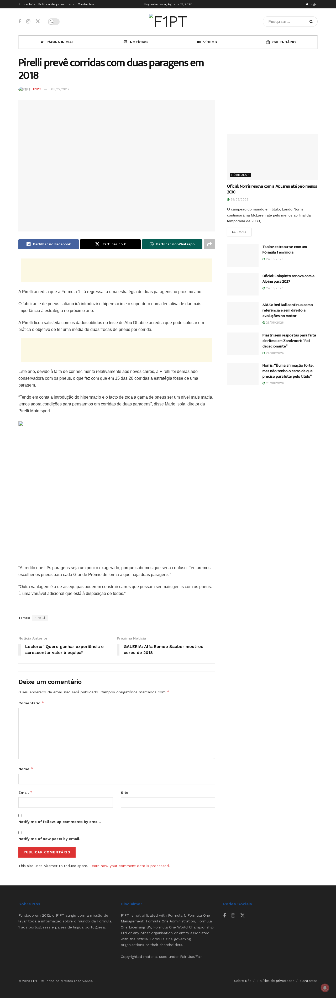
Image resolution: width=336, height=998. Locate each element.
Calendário (284, 42)
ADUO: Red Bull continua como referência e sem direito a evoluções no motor (287, 310)
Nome (25, 768)
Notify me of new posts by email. (49, 839)
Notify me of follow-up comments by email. (59, 822)
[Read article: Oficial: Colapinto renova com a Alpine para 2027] (243, 284)
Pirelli (39, 618)
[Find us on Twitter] (37, 21)
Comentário (31, 702)
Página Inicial (60, 42)
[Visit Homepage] (168, 21)
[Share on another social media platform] (209, 244)
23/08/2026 (274, 383)
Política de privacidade (56, 4)
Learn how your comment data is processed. (130, 866)
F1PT (37, 89)
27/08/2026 (274, 259)
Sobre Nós (26, 4)
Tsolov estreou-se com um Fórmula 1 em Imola (284, 250)
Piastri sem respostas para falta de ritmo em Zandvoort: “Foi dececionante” (289, 341)
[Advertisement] (116, 270)
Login (313, 4)
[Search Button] (312, 21)
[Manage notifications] (325, 988)
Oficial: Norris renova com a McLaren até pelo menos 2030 (272, 189)
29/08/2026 (238, 199)
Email (25, 792)
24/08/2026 (274, 353)
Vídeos (210, 42)
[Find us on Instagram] (28, 22)
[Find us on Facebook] (19, 22)
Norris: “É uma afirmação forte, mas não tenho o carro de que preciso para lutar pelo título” (287, 371)
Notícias (139, 42)
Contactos (86, 4)
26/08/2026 (274, 322)
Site (124, 792)
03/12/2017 (60, 89)
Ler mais (241, 232)
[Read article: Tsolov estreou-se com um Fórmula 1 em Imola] (243, 255)
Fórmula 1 (240, 175)
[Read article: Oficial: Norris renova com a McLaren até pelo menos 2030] (272, 157)
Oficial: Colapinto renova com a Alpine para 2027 (288, 279)
